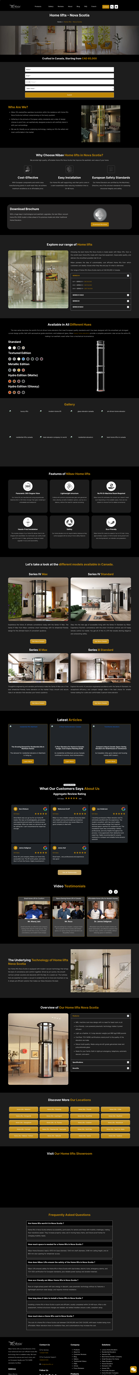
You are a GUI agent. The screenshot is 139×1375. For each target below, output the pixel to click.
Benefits (76, 1068)
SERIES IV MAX (78, 295)
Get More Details (38, 641)
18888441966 (43, 1360)
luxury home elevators (81, 333)
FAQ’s (75, 1364)
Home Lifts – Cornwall (23, 1129)
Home (59, 22)
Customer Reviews (80, 1354)
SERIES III (76, 301)
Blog (78, 6)
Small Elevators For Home (110, 1359)
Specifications (78, 1062)
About (70, 6)
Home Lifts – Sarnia (85, 1136)
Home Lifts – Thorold (84, 1109)
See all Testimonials (70, 872)
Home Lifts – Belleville (54, 1136)
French (93, 6)
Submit (69, 95)
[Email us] (116, 7)
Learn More (28, 761)
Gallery (50, 6)
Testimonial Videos (80, 1361)
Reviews (61, 6)
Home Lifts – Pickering (54, 1109)
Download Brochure (100, 224)
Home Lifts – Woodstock (115, 1122)
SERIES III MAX (78, 307)
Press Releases (79, 1368)
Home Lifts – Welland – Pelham (23, 1136)
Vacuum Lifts (106, 1354)
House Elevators (107, 1364)
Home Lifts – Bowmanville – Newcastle (54, 1129)
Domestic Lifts (106, 1366)
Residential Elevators (109, 1352)
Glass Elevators (107, 1361)
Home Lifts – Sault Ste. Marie (115, 1129)
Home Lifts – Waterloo (23, 1109)
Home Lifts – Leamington (54, 1116)
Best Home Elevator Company (112, 1357)
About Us (77, 1352)
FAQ (85, 6)
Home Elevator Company (110, 1373)
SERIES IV (76, 275)
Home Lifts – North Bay (85, 1129)
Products (38, 6)
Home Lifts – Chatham (85, 1122)
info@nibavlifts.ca (47, 1364)
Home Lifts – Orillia (115, 1109)
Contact (105, 7)
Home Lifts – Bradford (115, 1116)
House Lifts (105, 1368)
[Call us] (112, 7)
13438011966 (43, 1353)
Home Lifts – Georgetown (23, 1122)
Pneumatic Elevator (108, 1370)
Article (76, 1366)
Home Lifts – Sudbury (115, 1136)
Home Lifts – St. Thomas (54, 1122)
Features (76, 1016)
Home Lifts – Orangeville (23, 1116)
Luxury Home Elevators (109, 1350)
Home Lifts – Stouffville (85, 1116)
